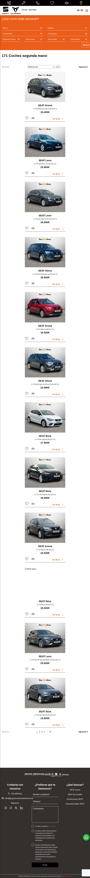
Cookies (38, 876)
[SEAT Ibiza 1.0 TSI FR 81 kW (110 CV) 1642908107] (45, 583)
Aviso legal (44, 876)
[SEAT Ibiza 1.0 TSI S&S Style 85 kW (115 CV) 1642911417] (45, 472)
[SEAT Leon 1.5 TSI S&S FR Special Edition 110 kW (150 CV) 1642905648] (45, 638)
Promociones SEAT (75, 799)
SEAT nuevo (75, 790)
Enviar (45, 865)
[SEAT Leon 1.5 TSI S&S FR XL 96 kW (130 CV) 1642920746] (45, 142)
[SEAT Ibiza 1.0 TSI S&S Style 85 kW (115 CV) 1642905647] (45, 693)
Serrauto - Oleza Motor (29, 10)
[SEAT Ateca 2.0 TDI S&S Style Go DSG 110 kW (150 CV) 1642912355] (45, 362)
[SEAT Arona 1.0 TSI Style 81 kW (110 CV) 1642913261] (45, 307)
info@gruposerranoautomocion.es (19, 798)
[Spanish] (82, 10)
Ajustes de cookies (67, 876)
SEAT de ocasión (75, 794)
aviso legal (51, 826)
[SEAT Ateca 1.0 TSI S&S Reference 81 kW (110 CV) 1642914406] (45, 252)
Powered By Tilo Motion (54, 876)
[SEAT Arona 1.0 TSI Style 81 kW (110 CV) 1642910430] (45, 528)
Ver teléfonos (16, 794)
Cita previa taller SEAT (75, 804)
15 (50, 732)
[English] (78, 10)
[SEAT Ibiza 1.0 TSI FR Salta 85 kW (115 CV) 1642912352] (45, 417)
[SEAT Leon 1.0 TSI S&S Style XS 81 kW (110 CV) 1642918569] (45, 197)
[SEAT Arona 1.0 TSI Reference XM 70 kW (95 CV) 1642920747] (45, 87)
